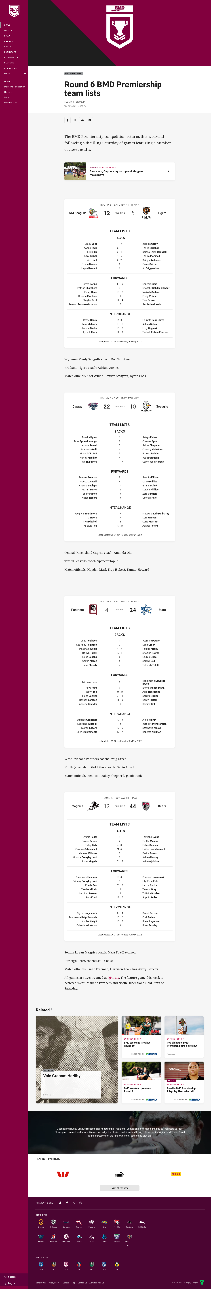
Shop (6, 97)
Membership (10, 102)
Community (11, 57)
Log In (11, 1283)
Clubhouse (11, 68)
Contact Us (82, 1282)
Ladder (8, 41)
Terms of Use (40, 1282)
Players (9, 63)
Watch (8, 30)
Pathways (10, 52)
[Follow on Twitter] (74, 1203)
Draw (7, 36)
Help (73, 1282)
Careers (66, 1282)
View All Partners (120, 1187)
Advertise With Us (96, 1282)
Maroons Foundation (14, 86)
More (7, 73)
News (7, 25)
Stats (8, 46)
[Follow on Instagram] (80, 1203)
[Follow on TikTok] (60, 1203)
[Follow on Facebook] (67, 1203)
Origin (7, 81)
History (8, 92)
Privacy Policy (53, 1282)
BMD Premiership (73, 74)
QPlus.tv (113, 977)
